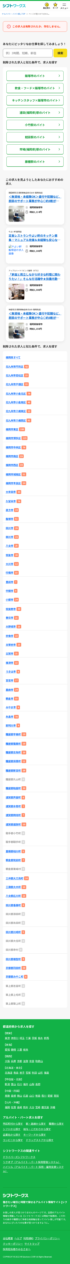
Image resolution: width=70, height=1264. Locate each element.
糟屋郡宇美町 (13, 734)
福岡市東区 (12, 429)
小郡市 (9, 599)
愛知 (7, 1049)
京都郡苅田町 (13, 968)
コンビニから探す (13, 1140)
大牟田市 (11, 492)
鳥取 (7, 1095)
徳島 (37, 1095)
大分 (31, 1107)
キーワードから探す (34, 1134)
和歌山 (39, 1061)
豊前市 (9, 582)
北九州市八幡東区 (16, 411)
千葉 (28, 1038)
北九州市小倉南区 (16, 402)
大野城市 (11, 626)
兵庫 (13, 1061)
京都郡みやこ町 (14, 976)
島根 (13, 1095)
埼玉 (22, 1038)
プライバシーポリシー (47, 1238)
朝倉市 (9, 698)
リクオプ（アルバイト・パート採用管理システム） (32, 1162)
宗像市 (9, 636)
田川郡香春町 (13, 905)
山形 (40, 1072)
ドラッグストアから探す (39, 1140)
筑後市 (9, 555)
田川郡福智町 (13, 959)
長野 (37, 1084)
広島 (25, 1095)
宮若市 (9, 680)
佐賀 (13, 1107)
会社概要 (8, 1238)
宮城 (28, 1072)
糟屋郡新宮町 (13, 770)
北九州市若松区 (14, 375)
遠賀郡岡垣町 (13, 815)
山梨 (31, 1084)
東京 (7, 1038)
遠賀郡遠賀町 (13, 824)
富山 (13, 1084)
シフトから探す (11, 1129)
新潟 (7, 1084)
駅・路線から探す (36, 1123)
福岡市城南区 (13, 474)
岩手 (22, 1072)
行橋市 (9, 572)
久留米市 (11, 501)
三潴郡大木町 (13, 887)
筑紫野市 (11, 609)
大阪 (7, 1061)
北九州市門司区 (14, 366)
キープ (55, 7)
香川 (43, 1095)
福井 (25, 1084)
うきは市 (11, 671)
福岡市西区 (12, 465)
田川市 (9, 528)
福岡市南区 (12, 456)
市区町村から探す (13, 1123)
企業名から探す (11, 1134)
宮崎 (37, 1107)
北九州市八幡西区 (16, 420)
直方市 (9, 510)
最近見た (46, 7)
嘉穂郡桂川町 (13, 851)
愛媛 (50, 1095)
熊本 (25, 1107)
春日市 (9, 617)
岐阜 (25, 1049)
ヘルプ (18, 1238)
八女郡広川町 (13, 896)
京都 (19, 1061)
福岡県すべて (13, 357)
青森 (15, 1072)
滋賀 (25, 1061)
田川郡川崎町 (13, 932)
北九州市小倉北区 (16, 393)
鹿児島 (45, 1107)
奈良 (31, 1061)
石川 (19, 1084)
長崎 (19, 1107)
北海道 (8, 1072)
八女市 (9, 545)
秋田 (34, 1072)
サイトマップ (31, 1243)
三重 (19, 1049)
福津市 (9, 662)
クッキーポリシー (13, 1243)
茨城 (34, 1038)
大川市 (9, 564)
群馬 (46, 1038)
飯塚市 (9, 519)
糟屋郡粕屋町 (13, 788)
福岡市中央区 (13, 447)
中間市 (9, 591)
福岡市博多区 (13, 438)
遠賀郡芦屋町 (13, 797)
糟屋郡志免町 (13, 752)
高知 (56, 1095)
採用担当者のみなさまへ (17, 1249)
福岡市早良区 (13, 483)
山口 (31, 1095)
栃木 (40, 1038)
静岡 (13, 1049)
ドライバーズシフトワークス (19, 1157)
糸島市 (9, 716)
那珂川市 (11, 725)
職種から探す (56, 1123)
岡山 (19, 1095)
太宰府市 (11, 644)
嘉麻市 (9, 689)
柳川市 (9, 537)
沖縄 (52, 1107)
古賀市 (9, 653)
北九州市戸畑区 (14, 384)
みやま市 (11, 707)
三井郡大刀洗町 (14, 878)
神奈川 (14, 1038)
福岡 (7, 1107)
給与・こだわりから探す (37, 1129)
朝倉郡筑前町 (13, 860)
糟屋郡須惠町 (13, 761)
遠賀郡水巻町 (13, 806)
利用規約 (28, 1238)
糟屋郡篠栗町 (13, 743)
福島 (46, 1072)
